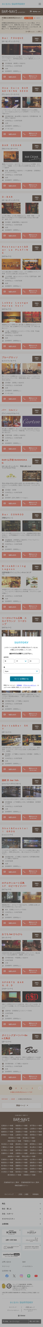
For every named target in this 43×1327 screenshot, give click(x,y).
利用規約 (19, 685)
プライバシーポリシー (29, 685)
